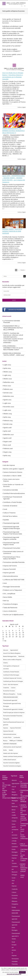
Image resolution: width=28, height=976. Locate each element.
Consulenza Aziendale (10, 490)
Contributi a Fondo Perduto (11, 672)
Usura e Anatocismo (10, 611)
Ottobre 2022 (7, 379)
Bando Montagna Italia (9, 656)
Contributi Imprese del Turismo (12, 678)
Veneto (11, 750)
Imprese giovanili (9, 572)
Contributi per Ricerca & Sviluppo (13, 681)
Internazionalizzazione (10, 576)
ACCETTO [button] (22, 972)
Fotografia (6, 719)
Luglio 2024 (7, 365)
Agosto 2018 (7, 427)
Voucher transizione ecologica (12, 766)
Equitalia (6, 520)
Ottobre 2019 (7, 413)
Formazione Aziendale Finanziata (12, 715)
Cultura (13, 687)
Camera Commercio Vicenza (12, 472)
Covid (5, 509)
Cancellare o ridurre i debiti (12, 476)
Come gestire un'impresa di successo (11, 667)
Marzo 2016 (7, 445)
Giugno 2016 (7, 441)
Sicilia (5, 750)
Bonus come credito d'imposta (12, 659)
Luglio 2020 (7, 410)
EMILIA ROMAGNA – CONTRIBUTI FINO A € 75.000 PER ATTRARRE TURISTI (13, 348)
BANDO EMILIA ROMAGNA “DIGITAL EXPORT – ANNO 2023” (22, 870)
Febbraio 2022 (8, 389)
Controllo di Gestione (10, 506)
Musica (5, 740)
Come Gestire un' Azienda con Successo (13, 485)
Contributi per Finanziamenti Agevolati (12, 498)
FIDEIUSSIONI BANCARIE (10, 697)
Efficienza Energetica (9, 694)
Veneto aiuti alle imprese (10, 753)
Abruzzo (5, 650)
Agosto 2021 (7, 400)
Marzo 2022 (7, 386)
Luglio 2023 (7, 375)
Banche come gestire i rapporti (13, 469)
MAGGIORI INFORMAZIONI (14, 974)
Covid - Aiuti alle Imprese (10, 684)
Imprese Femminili (9, 569)
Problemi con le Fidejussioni (12, 590)
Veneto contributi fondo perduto (12, 756)
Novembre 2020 (8, 406)
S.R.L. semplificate (9, 593)
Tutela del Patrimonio (10, 607)
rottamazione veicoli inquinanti (12, 747)
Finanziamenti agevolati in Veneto (13, 709)
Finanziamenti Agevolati (11, 523)
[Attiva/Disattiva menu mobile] (25, 6)
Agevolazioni (14, 650)
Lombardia (17, 737)
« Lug (4, 640)
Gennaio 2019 (7, 424)
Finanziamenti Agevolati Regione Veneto (11, 543)
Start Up (6, 600)
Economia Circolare (9, 691)
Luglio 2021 (7, 403)
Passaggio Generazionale (11, 586)
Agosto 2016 (7, 438)
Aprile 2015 (7, 455)
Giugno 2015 (7, 452)
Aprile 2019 (7, 417)
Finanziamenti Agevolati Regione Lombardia (11, 538)
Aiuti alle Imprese (9, 465)
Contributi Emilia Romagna (11, 675)
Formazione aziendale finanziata (13, 562)
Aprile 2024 (7, 368)
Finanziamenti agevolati (10, 700)
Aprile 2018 (7, 431)
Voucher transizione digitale (11, 763)
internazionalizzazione (9, 734)
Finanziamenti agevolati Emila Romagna (12, 705)
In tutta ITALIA (7, 737)
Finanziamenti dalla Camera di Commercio (13, 552)
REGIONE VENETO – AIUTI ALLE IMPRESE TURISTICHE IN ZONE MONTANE (12, 231)
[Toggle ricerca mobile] (21, 6)
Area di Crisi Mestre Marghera (11, 653)
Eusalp (19, 694)
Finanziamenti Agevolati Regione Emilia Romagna (11, 527)
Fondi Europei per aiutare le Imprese (13, 712)
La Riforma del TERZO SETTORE (13, 579)
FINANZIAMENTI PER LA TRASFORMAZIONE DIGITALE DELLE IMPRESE (13, 327)
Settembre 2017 (8, 434)
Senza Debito (7, 597)
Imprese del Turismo (10, 566)
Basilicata (21, 656)
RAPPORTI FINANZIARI (9, 743)
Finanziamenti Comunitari (11, 548)
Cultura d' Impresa (9, 513)
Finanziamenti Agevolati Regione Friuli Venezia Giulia (12, 533)
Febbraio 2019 (8, 420)
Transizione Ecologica (10, 604)
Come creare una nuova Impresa (11, 480)
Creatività (6, 687)
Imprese (5, 728)
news (5, 583)
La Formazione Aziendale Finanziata (22, 784)
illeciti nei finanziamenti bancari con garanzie (13, 723)
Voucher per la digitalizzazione (13, 614)
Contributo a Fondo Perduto (12, 502)
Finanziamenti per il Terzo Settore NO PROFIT (11, 558)
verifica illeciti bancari (9, 759)
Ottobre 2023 (7, 372)
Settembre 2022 (8, 382)
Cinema (5, 663)
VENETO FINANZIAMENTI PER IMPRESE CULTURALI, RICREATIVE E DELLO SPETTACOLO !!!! (13, 131)
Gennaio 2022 (7, 393)
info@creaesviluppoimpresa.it (5, 798)
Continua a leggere (22, 107)
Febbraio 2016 (8, 448)
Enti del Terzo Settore (10, 516)
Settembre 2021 (8, 396)
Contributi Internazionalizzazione (14, 493)
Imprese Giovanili (8, 731)
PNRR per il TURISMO (15, 740)
